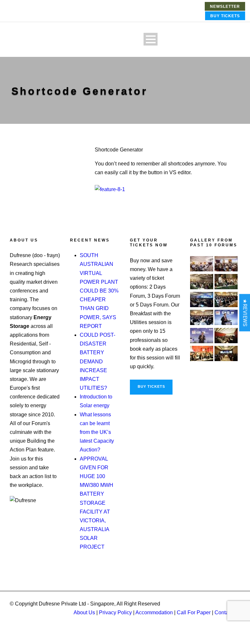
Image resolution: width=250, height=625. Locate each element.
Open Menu (151, 39)
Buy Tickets (225, 16)
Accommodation (154, 612)
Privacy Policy (115, 612)
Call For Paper (194, 612)
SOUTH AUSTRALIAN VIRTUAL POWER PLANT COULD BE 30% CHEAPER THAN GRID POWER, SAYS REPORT (99, 291)
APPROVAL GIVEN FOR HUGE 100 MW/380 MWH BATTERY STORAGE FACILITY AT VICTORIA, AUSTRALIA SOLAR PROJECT (96, 503)
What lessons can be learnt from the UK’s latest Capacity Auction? (97, 432)
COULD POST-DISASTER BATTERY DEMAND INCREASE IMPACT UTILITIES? (97, 361)
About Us (84, 612)
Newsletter (225, 6)
